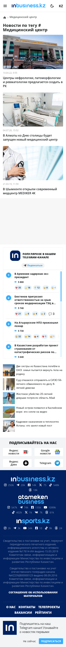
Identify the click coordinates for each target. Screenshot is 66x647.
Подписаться (51, 641)
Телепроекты (49, 613)
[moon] (52, 5)
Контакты (27, 613)
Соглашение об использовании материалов (33, 600)
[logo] (29, 5)
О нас (11, 613)
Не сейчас (29, 641)
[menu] (5, 5)
